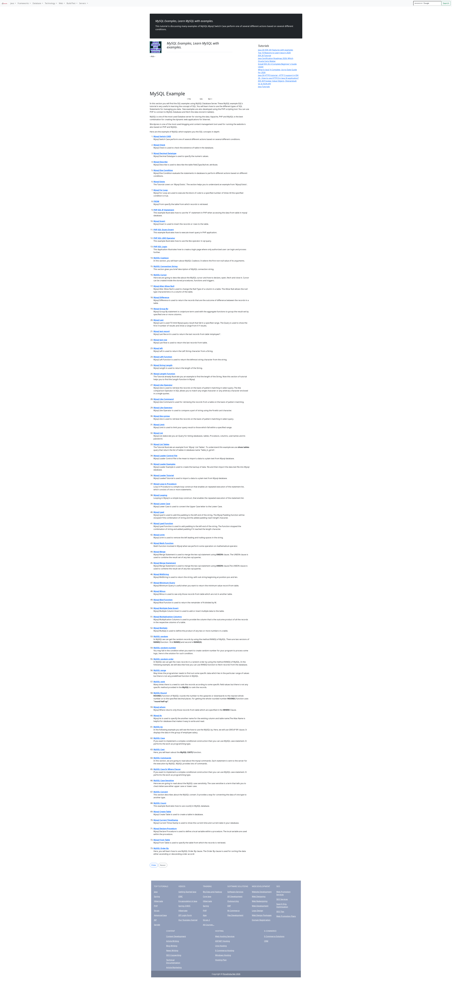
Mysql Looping (160, 495)
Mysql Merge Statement (164, 563)
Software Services (235, 891)
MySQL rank (159, 681)
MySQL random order (163, 659)
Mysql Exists (159, 181)
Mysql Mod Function (163, 599)
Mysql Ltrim (159, 534)
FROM (156, 201)
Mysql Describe (160, 162)
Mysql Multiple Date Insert (165, 608)
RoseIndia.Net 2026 (231, 974)
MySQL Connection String (165, 266)
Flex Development (235, 915)
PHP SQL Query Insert (163, 229)
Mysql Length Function (164, 373)
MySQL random (160, 636)
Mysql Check (159, 145)
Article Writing (172, 941)
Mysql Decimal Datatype (164, 153)
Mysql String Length (162, 365)
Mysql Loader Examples (164, 464)
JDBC (180, 896)
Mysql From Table (161, 840)
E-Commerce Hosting (224, 950)
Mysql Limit (158, 424)
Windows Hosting (223, 955)
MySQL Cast (159, 749)
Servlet (157, 924)
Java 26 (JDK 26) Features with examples (275, 50)
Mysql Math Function (163, 543)
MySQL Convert (160, 792)
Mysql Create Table (162, 811)
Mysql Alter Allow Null (163, 286)
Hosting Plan (221, 960)
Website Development (262, 891)
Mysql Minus (159, 591)
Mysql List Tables (161, 444)
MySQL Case (159, 738)
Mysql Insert (159, 221)
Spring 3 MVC (184, 906)
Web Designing (258, 896)
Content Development (176, 936)
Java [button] (12, 3)
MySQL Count (159, 803)
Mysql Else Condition (163, 170)
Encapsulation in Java (187, 901)
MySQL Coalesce (161, 258)
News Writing (172, 950)
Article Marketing (174, 967)
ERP (229, 906)
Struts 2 (206, 920)
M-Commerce (233, 910)
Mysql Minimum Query (164, 582)
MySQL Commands (162, 758)
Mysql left (158, 348)
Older (153, 865)
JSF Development (234, 896)
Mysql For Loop (160, 190)
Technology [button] (50, 3)
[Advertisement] (200, 74)
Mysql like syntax (161, 416)
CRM (266, 941)
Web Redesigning (259, 901)
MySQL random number (164, 647)
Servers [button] (82, 3)
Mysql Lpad (158, 512)
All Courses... (208, 924)
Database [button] (37, 3)
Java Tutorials (264, 86)
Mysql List (158, 433)
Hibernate (158, 901)
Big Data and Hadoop (212, 891)
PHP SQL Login (160, 246)
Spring (157, 896)
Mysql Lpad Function (163, 523)
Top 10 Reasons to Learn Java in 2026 (274, 52)
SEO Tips (280, 911)
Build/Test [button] (71, 3)
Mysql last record (161, 331)
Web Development (260, 906)
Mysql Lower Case (161, 503)
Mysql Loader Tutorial (163, 475)
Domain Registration (261, 920)
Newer (163, 865)
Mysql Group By (160, 308)
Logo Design (257, 910)
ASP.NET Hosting (222, 941)
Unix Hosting (221, 946)
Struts (156, 910)
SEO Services (282, 899)
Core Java (207, 896)
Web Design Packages (262, 915)
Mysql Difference (161, 297)
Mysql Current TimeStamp (165, 820)
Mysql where (159, 707)
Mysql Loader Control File (165, 455)
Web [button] (61, 3)
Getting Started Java (187, 891)
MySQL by (158, 727)
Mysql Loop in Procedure (164, 484)
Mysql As (157, 715)
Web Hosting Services (224, 936)
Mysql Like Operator (162, 385)
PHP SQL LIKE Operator (164, 238)
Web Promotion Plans (286, 916)
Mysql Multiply (160, 628)
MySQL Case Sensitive (163, 780)
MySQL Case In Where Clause (166, 769)
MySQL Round (160, 693)
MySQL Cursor (160, 275)
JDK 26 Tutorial (264, 55)
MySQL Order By (161, 848)
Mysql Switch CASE (162, 136)
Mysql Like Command (163, 399)
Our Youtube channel (187, 920)
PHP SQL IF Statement (163, 210)
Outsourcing (233, 901)
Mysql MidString (161, 574)
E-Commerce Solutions (274, 936)
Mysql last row (160, 340)
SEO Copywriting (173, 955)
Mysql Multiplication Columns (167, 616)
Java (155, 891)
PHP (156, 906)
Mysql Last (158, 320)
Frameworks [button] (23, 3)
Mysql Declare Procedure (165, 828)
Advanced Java (160, 915)
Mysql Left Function (162, 356)
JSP (155, 920)
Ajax (205, 915)
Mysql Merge (159, 551)
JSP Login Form (185, 915)
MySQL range (159, 670)
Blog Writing (171, 946)
